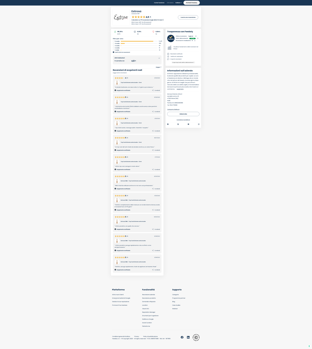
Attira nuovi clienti (118, 295)
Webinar (175, 309)
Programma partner (178, 298)
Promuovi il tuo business (119, 305)
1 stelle (117, 50)
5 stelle (117, 41)
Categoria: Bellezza (173, 109)
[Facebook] (168, 124)
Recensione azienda (148, 295)
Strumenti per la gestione (150, 316)
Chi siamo (170, 3)
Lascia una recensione (188, 17)
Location (145, 305)
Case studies (176, 305)
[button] (183, 47)
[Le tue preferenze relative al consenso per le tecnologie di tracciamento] (309, 346)
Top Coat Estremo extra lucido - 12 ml (131, 82)
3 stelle (117, 46)
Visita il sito (183, 114)
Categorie (175, 295)
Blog (173, 302)
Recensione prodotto (149, 298)
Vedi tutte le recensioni (122, 52)
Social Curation (147, 323)
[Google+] (178, 124)
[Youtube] (188, 124)
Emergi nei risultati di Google (121, 298)
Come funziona (159, 3)
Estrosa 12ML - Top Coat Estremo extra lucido (133, 181)
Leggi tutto (180, 89)
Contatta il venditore (183, 120)
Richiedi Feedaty (191, 3)
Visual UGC (145, 309)
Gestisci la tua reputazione (120, 302)
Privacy (136, 336)
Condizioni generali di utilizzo (121, 336)
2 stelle (117, 48)
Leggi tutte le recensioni (120, 73)
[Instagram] (198, 124)
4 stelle (117, 43)
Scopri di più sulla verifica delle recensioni (182, 62)
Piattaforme (146, 326)
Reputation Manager (148, 312)
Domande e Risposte (148, 302)
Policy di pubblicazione (150, 336)
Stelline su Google (147, 319)
